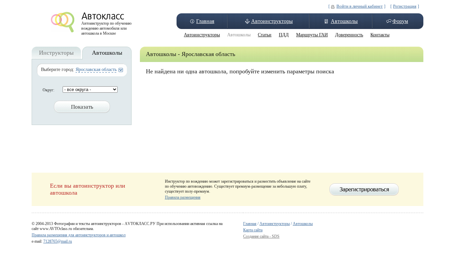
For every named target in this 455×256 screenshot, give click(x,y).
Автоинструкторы (272, 21)
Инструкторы (56, 52)
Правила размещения (183, 197)
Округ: (48, 90)
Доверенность (349, 34)
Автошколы (344, 21)
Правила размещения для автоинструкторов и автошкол (79, 235)
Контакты (379, 34)
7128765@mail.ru (57, 241)
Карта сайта (252, 230)
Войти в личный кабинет (359, 6)
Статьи (264, 34)
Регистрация (404, 6)
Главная (205, 21)
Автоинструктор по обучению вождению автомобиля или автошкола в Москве (106, 26)
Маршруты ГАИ (312, 34)
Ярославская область (96, 69)
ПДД (284, 34)
